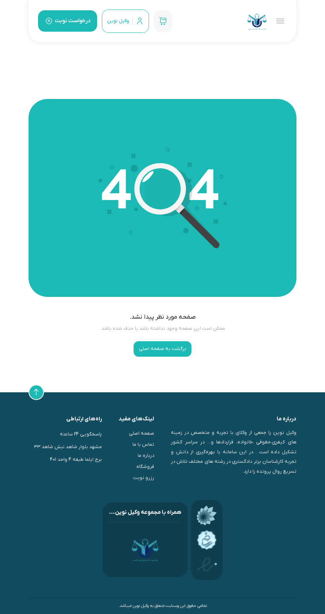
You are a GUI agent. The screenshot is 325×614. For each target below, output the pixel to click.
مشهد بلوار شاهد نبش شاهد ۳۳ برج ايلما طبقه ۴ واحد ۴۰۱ (68, 453)
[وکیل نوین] (257, 21)
